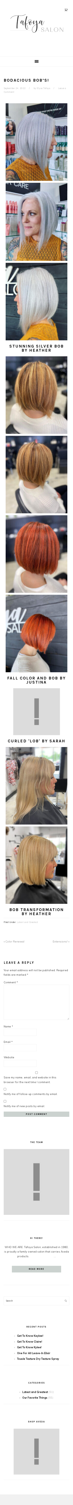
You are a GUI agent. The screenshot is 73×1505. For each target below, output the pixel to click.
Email (8, 1041)
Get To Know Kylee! (29, 1347)
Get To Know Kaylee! (30, 1335)
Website (9, 1057)
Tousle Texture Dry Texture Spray (38, 1358)
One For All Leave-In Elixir (33, 1353)
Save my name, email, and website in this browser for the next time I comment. (30, 1079)
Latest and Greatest (27, 922)
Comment (11, 982)
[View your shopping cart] (66, 10)
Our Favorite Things (34, 1397)
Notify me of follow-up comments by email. (31, 1094)
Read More (36, 1269)
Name (8, 1026)
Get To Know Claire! (29, 1341)
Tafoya (36, 27)
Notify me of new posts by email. (24, 1106)
